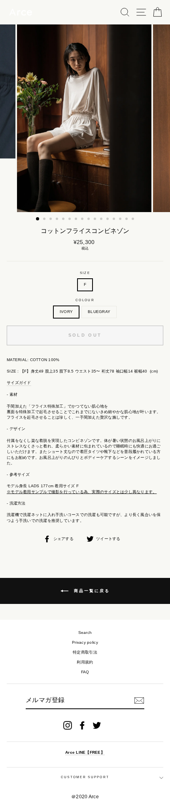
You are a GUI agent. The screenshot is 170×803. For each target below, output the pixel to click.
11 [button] (102, 220)
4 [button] (58, 220)
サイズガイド (19, 382)
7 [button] (77, 220)
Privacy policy (85, 642)
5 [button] (64, 220)
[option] (85, 118)
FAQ (85, 672)
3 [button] (51, 220)
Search (85, 632)
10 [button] (96, 220)
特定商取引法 (85, 652)
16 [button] (134, 220)
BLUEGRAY (99, 311)
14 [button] (121, 220)
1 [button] (38, 219)
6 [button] (70, 220)
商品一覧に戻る (91, 591)
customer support (85, 777)
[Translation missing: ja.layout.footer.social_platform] (67, 725)
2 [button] (45, 220)
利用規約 (85, 662)
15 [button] (127, 220)
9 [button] (89, 220)
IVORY (66, 311)
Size (85, 273)
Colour (85, 300)
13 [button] (115, 220)
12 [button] (108, 220)
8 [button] (83, 220)
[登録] (139, 700)
